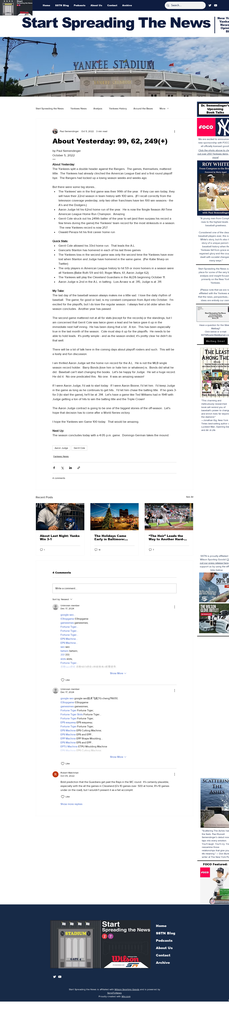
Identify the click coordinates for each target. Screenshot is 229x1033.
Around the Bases (143, 108)
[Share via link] (78, 467)
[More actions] (175, 131)
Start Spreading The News (116, 23)
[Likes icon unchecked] (63, 680)
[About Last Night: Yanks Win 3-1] (60, 516)
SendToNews (114, 993)
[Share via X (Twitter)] (62, 467)
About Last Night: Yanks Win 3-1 (60, 537)
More (162, 108)
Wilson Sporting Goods (126, 989)
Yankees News (78, 108)
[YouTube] (215, 5)
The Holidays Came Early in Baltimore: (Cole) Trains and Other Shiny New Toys (113, 537)
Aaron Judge (61, 448)
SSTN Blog (165, 933)
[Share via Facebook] (54, 467)
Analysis (97, 108)
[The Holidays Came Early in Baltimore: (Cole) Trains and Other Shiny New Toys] (114, 516)
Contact (163, 955)
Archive (163, 962)
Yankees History (118, 108)
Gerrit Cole (79, 448)
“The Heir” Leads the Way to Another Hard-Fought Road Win (166, 537)
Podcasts (164, 940)
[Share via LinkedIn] (70, 467)
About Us (164, 948)
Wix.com (126, 996)
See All (189, 496)
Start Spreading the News (50, 108)
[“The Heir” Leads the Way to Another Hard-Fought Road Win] (169, 516)
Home (161, 926)
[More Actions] (175, 607)
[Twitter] (210, 5)
